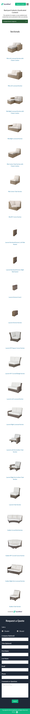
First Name (6, 651)
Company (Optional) (8, 636)
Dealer (6, 631)
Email (4, 666)
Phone (4, 674)
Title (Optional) (6, 643)
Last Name (6, 658)
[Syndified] (6, 4)
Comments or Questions (9, 681)
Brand (22, 631)
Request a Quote (20, 4)
